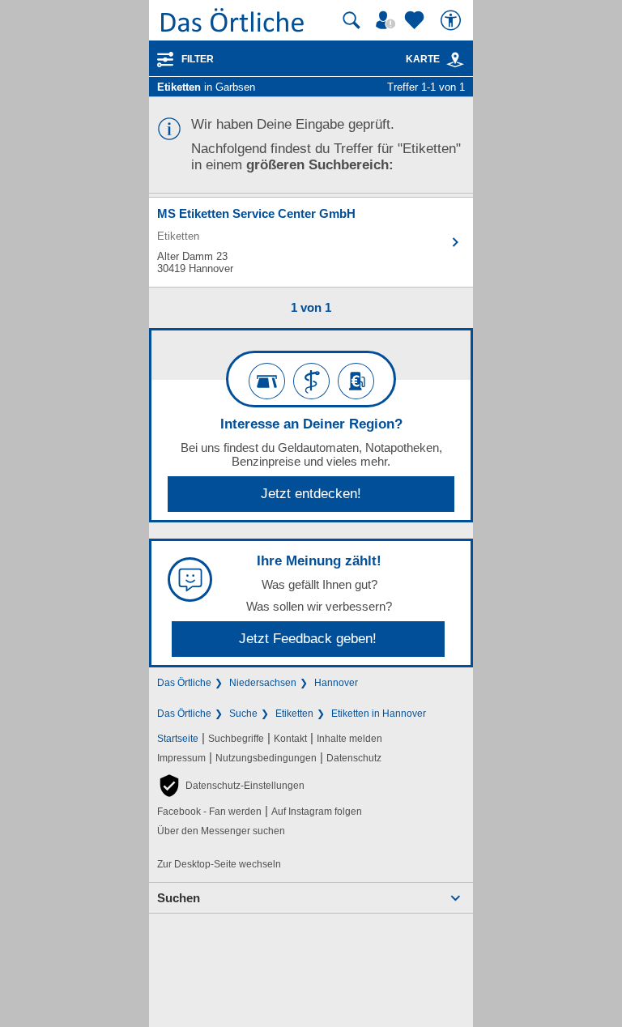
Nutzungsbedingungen (266, 758)
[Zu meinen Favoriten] (416, 20)
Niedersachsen (262, 682)
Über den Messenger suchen (221, 831)
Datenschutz (353, 758)
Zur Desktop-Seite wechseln (219, 864)
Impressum (181, 758)
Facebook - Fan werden (209, 811)
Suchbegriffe (236, 738)
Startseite (177, 738)
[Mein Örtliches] (388, 20)
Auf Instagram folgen (316, 811)
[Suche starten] (351, 20)
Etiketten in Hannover (378, 713)
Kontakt (290, 738)
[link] (455, 60)
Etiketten (294, 713)
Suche (243, 713)
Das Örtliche (184, 682)
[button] (231, 785)
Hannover (336, 682)
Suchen (178, 898)
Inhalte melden (349, 738)
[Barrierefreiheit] (453, 20)
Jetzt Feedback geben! (308, 638)
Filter (197, 59)
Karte (423, 59)
